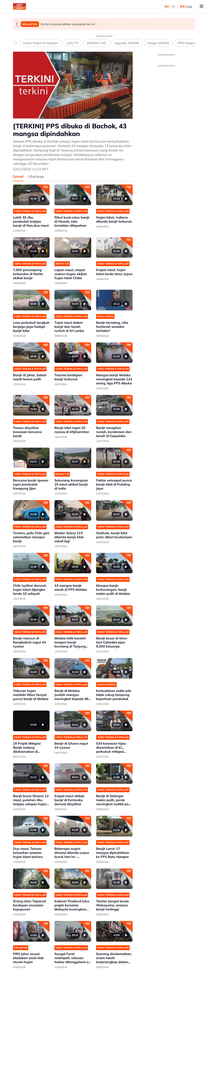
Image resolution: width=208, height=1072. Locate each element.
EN (173, 6)
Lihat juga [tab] (36, 176)
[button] (16, 22)
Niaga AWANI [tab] (158, 43)
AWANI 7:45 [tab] (96, 43)
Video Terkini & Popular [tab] (40, 43)
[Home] (19, 6)
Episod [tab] (18, 176)
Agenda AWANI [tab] (127, 43)
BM (167, 6)
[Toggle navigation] (201, 6)
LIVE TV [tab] (72, 43)
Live (189, 6)
